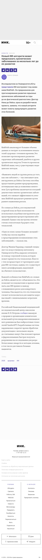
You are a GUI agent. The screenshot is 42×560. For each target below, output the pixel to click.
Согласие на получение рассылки (13, 476)
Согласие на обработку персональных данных (18, 466)
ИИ (18, 361)
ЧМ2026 (11, 497)
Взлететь (11, 516)
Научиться (10, 528)
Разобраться (10, 513)
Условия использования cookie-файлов (15, 473)
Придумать (10, 510)
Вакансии (31, 494)
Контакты (31, 488)
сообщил (24, 313)
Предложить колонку (31, 497)
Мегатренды (10, 507)
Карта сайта (6, 460)
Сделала (11, 491)
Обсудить (10, 488)
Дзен (32, 536)
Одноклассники (12, 542)
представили (7, 87)
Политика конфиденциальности (12, 469)
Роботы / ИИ (11, 494)
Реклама (31, 491)
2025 (3, 361)
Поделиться (11, 525)
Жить (10, 522)
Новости (5, 53)
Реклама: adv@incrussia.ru (21, 450)
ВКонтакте (12, 536)
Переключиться (10, 519)
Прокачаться (10, 501)
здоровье (11, 361)
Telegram (32, 542)
